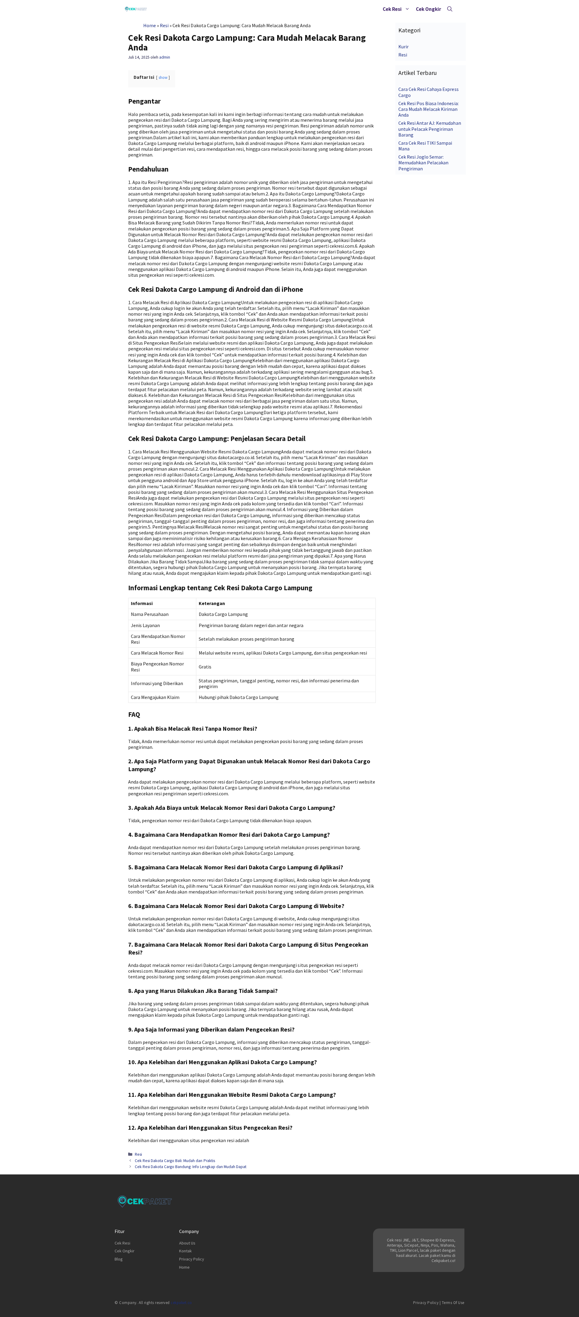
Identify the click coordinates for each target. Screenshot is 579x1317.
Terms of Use (453, 1302)
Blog (119, 1259)
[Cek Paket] (136, 9)
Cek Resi (392, 9)
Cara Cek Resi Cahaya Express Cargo (428, 92)
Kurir (403, 46)
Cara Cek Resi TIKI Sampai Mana (425, 146)
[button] (407, 9)
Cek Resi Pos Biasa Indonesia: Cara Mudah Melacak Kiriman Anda (428, 109)
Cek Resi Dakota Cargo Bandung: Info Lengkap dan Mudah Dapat (190, 1166)
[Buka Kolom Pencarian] (449, 9)
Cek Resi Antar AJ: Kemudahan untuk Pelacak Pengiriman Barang (429, 128)
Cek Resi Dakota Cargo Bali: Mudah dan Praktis (175, 1160)
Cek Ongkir (428, 9)
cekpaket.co (181, 1302)
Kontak (185, 1251)
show (163, 77)
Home (149, 25)
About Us (187, 1243)
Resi (164, 25)
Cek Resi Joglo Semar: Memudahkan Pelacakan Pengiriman (423, 162)
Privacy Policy (191, 1259)
